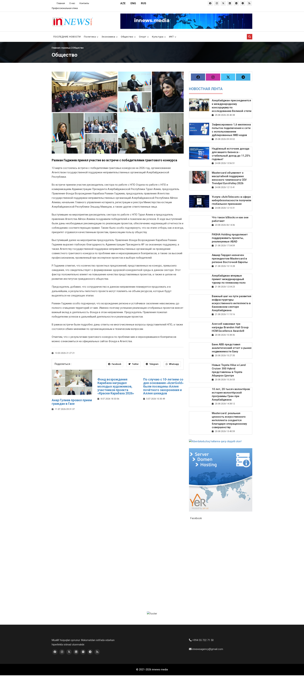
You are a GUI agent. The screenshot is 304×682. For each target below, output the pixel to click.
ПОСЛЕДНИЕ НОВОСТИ (67, 36)
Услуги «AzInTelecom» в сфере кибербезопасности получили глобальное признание (231, 200)
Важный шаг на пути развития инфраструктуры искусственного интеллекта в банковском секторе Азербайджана (231, 303)
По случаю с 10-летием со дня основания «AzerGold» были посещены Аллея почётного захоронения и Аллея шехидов (163, 386)
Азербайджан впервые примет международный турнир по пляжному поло (229, 279)
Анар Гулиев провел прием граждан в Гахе (72, 401)
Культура (158, 36)
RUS (143, 3)
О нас (72, 3)
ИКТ (172, 36)
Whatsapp (174, 364)
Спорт (143, 36)
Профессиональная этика (65, 8)
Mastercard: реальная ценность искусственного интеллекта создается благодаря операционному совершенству (229, 420)
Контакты (84, 3)
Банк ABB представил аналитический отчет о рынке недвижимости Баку (232, 348)
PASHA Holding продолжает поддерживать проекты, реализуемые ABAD (230, 238)
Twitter (135, 364)
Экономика (109, 36)
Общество (127, 36)
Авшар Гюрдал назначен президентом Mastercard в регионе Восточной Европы (230, 258)
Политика (90, 36)
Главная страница (61, 47)
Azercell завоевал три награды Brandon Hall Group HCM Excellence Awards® (230, 327)
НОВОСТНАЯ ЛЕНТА (206, 89)
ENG (133, 3)
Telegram (154, 364)
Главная (61, 3)
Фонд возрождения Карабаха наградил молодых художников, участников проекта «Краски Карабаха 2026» (115, 386)
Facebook (116, 364)
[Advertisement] (118, 439)
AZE (123, 3)
